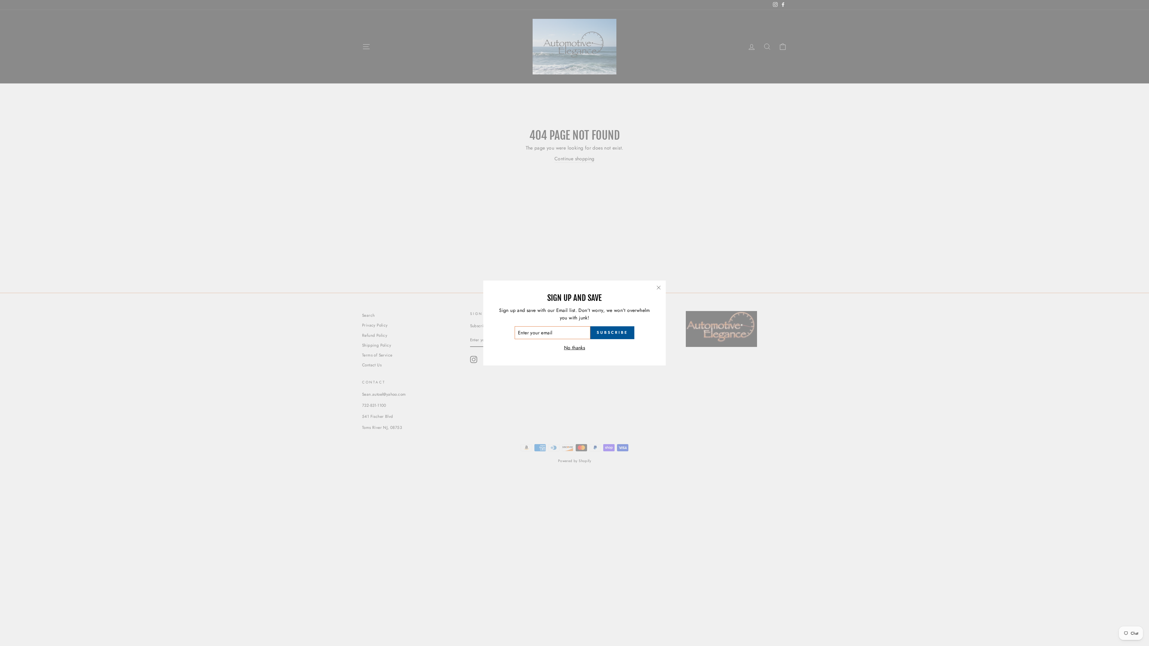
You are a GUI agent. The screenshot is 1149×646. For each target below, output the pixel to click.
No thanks (574, 347)
